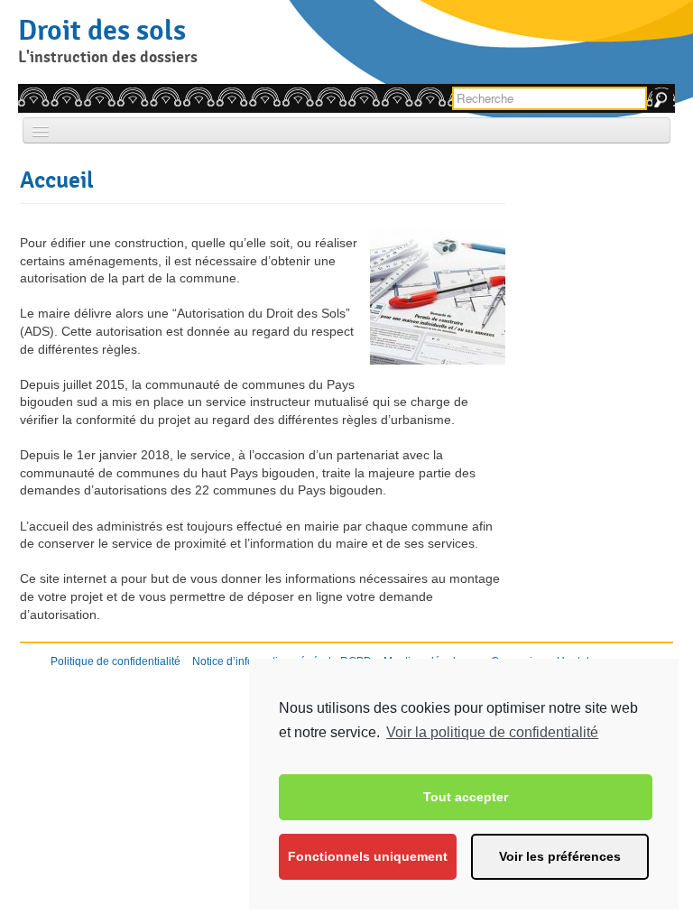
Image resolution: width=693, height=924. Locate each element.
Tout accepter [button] (465, 797)
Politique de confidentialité (115, 661)
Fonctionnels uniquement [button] (368, 856)
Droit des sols (102, 30)
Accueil (57, 179)
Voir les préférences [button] (560, 856)
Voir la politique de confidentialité (492, 732)
